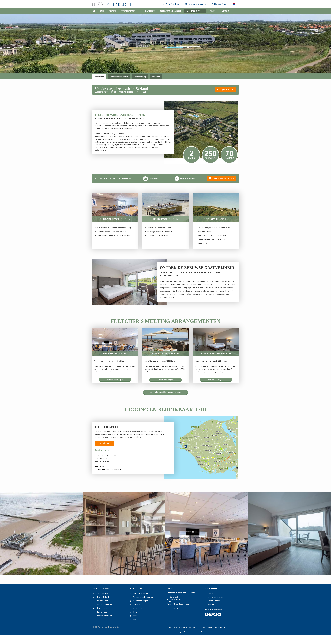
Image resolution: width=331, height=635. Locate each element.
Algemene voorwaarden (176, 627)
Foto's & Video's (147, 11)
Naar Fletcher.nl (173, 4)
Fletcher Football (103, 612)
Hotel (101, 11)
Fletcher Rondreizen (104, 615)
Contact (225, 11)
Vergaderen (99, 76)
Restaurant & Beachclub (171, 11)
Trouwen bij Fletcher (104, 604)
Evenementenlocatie (119, 76)
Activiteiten (137, 604)
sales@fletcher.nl (156, 178)
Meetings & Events (195, 11)
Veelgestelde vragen (216, 597)
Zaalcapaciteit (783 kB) (223, 178)
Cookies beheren (206, 627)
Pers (135, 612)
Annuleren (212, 604)
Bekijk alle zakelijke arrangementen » (165, 392)
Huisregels (198, 632)
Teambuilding (140, 76)
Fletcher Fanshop (103, 608)
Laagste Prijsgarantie (185, 632)
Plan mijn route (104, 443)
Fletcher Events (102, 601)
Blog (135, 615)
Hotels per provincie (196, 4)
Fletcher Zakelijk (103, 597)
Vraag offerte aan (225, 89)
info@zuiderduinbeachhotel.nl (178, 604)
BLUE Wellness (102, 593)
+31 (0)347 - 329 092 (187, 178)
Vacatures (175, 608)
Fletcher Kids (138, 608)
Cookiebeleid (192, 627)
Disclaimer (171, 632)
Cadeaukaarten (214, 601)
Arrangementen (128, 11)
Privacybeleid (220, 627)
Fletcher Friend (221, 4)
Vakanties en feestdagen (143, 597)
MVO (135, 619)
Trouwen (213, 11)
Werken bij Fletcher (140, 593)
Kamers (112, 11)
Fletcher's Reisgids (140, 601)
